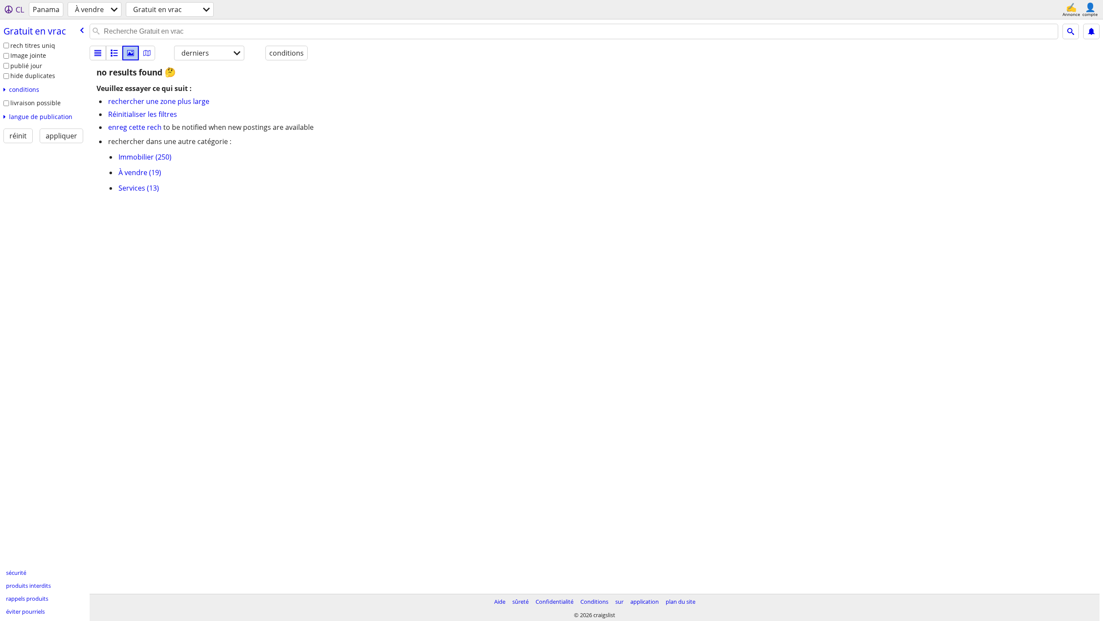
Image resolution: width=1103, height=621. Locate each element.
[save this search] (1091, 31)
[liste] (98, 53)
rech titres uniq (32, 45)
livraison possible (35, 103)
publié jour (26, 66)
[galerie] (130, 53)
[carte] (147, 53)
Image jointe (28, 55)
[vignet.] (114, 53)
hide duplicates (32, 76)
